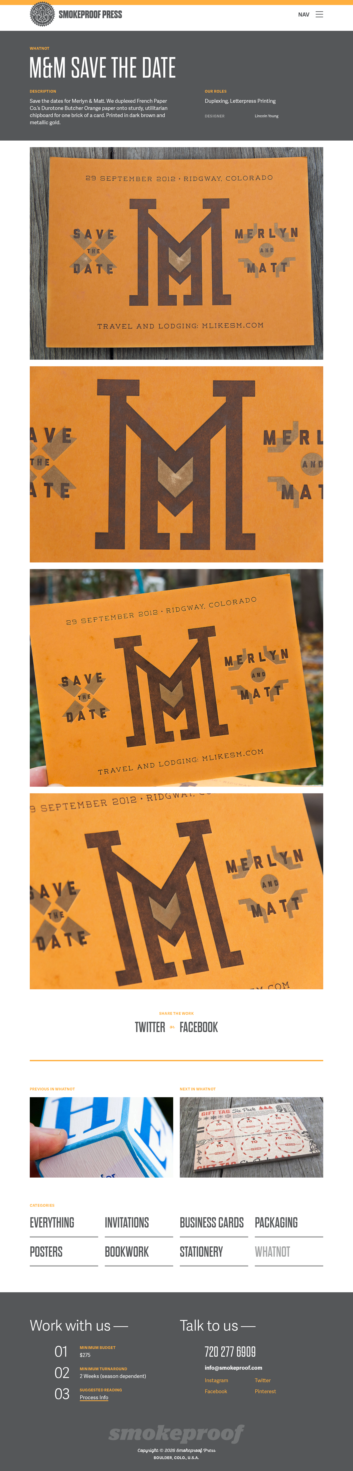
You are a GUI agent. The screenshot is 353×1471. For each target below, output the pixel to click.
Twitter (151, 1027)
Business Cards (212, 1222)
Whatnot (39, 49)
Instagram (216, 1380)
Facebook (199, 1027)
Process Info (94, 1397)
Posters (46, 1251)
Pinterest (265, 1391)
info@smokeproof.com (233, 1368)
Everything (52, 1222)
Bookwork (127, 1251)
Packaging (276, 1222)
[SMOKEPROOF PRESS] (76, 25)
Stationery (201, 1251)
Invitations (127, 1222)
